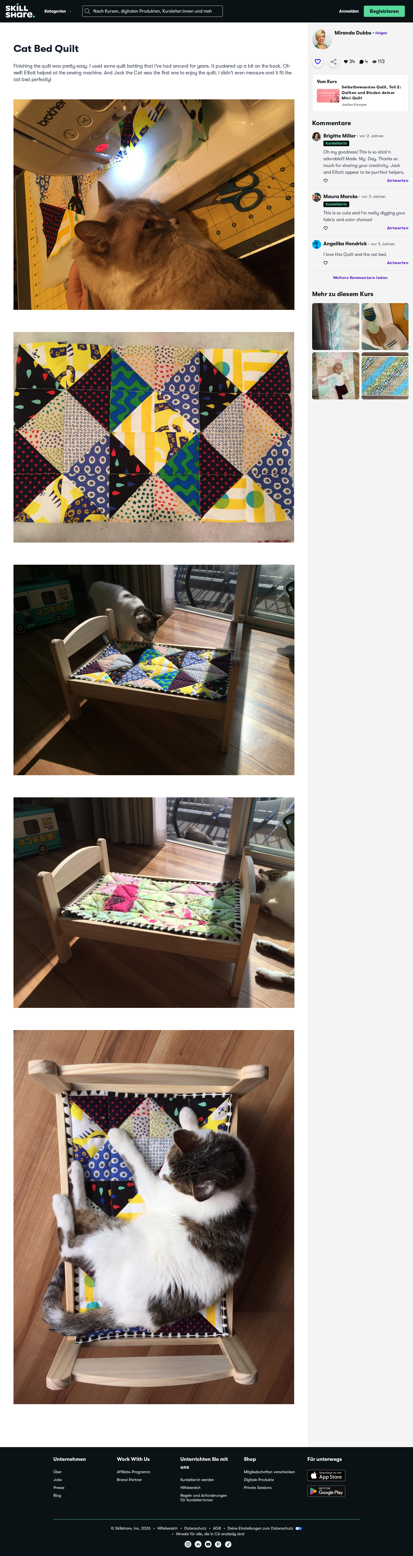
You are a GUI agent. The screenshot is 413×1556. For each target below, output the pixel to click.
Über (57, 1472)
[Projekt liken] (317, 61)
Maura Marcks (340, 196)
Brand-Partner (129, 1480)
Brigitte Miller (339, 136)
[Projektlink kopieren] (333, 61)
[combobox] (152, 11)
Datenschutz (195, 1528)
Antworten (398, 180)
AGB (217, 1528)
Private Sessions (258, 1488)
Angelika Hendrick (345, 243)
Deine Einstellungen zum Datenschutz (260, 1528)
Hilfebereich (190, 1488)
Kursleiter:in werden (197, 1480)
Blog (57, 1495)
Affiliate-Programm (133, 1472)
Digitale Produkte (259, 1480)
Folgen (381, 33)
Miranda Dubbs (353, 33)
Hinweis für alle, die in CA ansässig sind (210, 1534)
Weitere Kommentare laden (360, 277)
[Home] (20, 11)
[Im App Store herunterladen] (333, 1476)
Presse (58, 1488)
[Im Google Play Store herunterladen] (333, 1492)
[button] (70, 10)
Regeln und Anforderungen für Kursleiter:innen (203, 1497)
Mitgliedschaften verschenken (269, 1472)
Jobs (57, 1480)
